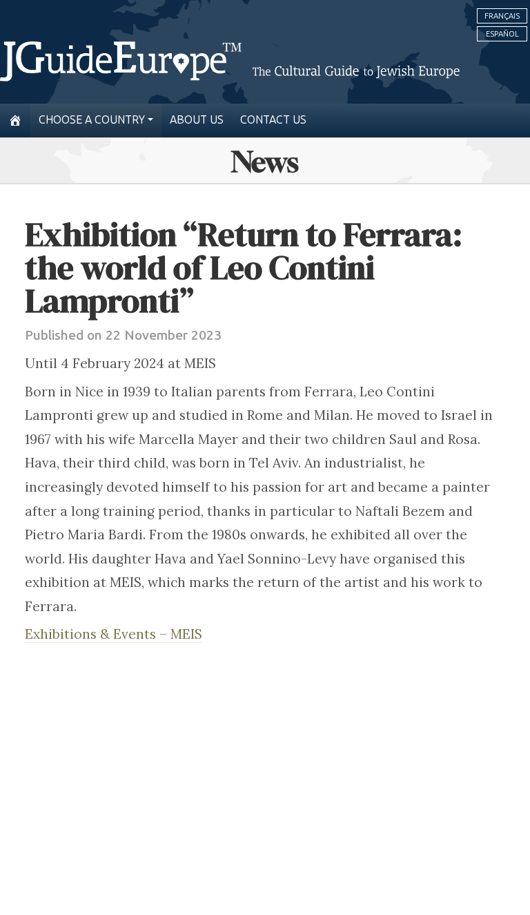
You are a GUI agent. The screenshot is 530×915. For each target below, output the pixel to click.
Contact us (273, 119)
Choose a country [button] (92, 119)
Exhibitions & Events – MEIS (113, 634)
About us (197, 119)
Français (502, 16)
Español (502, 34)
